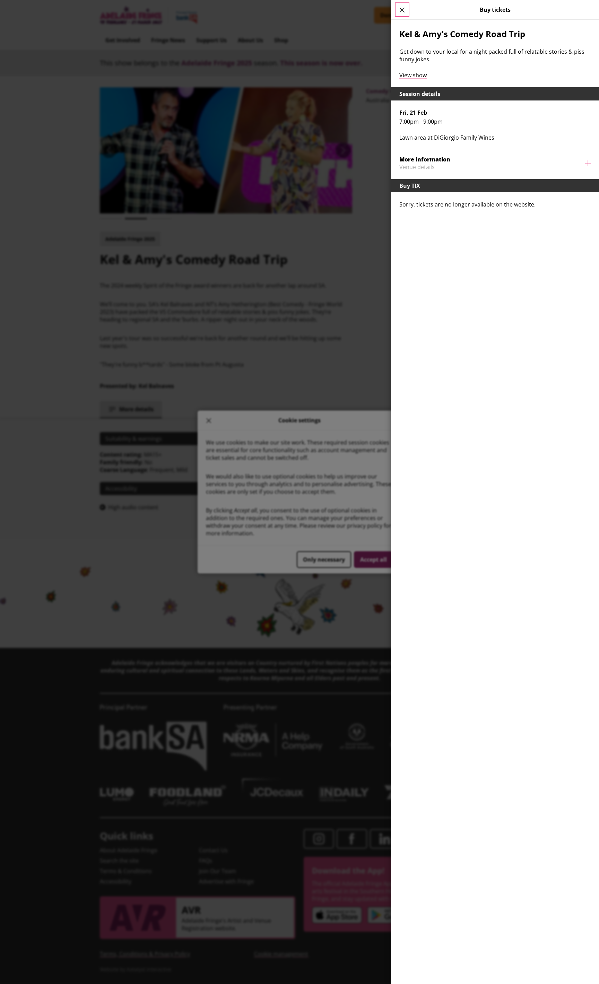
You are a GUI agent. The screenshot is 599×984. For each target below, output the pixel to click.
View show (413, 75)
